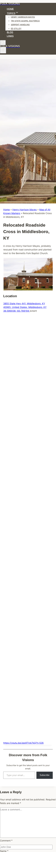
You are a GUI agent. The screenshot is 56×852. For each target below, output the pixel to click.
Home (10, 9)
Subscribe (44, 775)
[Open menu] (3, 50)
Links (10, 36)
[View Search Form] (3, 42)
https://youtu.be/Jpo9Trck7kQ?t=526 (23, 743)
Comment (6, 840)
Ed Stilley (16, 28)
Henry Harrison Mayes (23, 17)
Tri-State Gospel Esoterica (25, 21)
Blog (10, 32)
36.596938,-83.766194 (16, 311)
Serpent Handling (20, 24)
